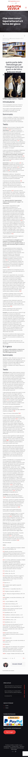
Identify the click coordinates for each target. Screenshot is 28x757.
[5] (10, 160)
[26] (10, 516)
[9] (21, 181)
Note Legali (14, 749)
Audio (6, 705)
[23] (14, 490)
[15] (20, 291)
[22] (11, 484)
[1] (7, 128)
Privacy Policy (7, 746)
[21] (4, 622)
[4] (23, 156)
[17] (8, 400)
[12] (12, 233)
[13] (7, 260)
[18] (14, 411)
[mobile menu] (26, 7)
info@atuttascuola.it (15, 1)
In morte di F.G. (8, 696)
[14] (8, 267)
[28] (18, 540)
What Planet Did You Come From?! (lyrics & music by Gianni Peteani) (13, 686)
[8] (9, 170)
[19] (20, 413)
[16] (11, 306)
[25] (19, 507)
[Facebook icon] (12, 3)
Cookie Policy (15, 746)
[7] (18, 167)
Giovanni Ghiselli (15, 38)
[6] (20, 163)
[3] (18, 140)
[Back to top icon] (24, 753)
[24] (4, 497)
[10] (13, 190)
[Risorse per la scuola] (14, 7)
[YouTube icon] (14, 3)
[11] (21, 220)
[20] (17, 418)
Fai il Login (9, 732)
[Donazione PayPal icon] (16, 3)
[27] (10, 536)
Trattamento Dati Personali (17, 748)
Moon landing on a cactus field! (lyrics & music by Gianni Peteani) (13, 691)
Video (6, 708)
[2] (10, 130)
